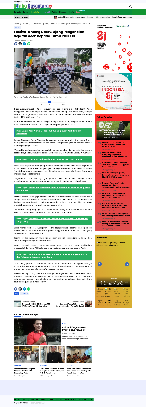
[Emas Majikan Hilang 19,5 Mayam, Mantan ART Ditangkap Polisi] (85, 17)
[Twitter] (20, 43)
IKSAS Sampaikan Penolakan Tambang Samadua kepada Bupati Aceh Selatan (78, 371)
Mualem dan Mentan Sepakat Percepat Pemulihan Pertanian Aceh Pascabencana (115, 224)
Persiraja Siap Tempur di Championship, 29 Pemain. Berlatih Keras (113, 144)
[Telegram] (24, 43)
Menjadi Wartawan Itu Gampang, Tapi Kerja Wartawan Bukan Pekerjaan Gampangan (114, 155)
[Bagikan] (130, 6)
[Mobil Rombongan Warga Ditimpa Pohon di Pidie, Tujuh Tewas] (113, 264)
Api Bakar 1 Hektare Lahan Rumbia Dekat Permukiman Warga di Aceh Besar (114, 195)
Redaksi (17, 40)
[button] (100, 264)
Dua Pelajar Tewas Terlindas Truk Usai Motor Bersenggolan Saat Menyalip (115, 165)
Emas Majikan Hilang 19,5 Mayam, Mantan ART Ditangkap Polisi (112, 17)
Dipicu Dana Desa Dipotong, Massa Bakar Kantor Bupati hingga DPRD (100, 303)
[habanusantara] (33, 6)
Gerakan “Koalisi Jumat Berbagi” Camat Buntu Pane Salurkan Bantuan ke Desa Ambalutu (114, 205)
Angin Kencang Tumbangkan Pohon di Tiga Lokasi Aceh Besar (116, 214)
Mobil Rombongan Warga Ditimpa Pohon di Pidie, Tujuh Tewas (113, 283)
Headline (17, 366)
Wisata (17, 27)
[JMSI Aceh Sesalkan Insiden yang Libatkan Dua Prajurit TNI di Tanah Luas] (52, 354)
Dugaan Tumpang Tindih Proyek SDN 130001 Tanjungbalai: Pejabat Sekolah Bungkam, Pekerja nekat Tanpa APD (116, 185)
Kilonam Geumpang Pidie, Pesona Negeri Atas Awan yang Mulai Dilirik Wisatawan (115, 175)
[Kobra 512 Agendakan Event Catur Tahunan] (44, 17)
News (64, 324)
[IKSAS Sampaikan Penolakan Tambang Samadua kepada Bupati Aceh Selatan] (79, 354)
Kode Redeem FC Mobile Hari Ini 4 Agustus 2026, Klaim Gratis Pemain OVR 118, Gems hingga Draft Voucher (114, 132)
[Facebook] (15, 43)
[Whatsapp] (28, 43)
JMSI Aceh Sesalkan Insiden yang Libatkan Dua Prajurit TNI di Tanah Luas (52, 371)
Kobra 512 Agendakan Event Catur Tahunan (63, 17)
